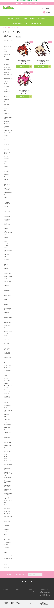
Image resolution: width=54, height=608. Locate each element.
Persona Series (7, 380)
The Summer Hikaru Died (7, 505)
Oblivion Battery (7, 367)
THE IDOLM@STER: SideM (7, 481)
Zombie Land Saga (8, 555)
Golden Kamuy (7, 209)
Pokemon (6, 383)
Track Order (5, 591)
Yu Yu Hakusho (7, 542)
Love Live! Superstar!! (6, 284)
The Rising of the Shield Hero (7, 497)
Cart (47, 12)
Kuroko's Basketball (8, 271)
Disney (5, 169)
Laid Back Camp (7, 273)
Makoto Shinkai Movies (7, 296)
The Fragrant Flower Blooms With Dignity (8, 474)
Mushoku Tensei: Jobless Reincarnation (7, 324)
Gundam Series (7, 214)
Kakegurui (6, 256)
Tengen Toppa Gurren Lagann (7, 448)
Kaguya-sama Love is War (8, 251)
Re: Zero (6, 400)
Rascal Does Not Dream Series (7, 396)
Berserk (6, 101)
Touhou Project (7, 519)
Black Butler (6, 104)
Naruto (5, 335)
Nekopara (6, 346)
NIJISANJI (6, 360)
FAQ (31, 3)
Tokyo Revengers (8, 516)
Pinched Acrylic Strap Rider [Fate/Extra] (24, 90)
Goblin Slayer (7, 200)
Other (5, 375)
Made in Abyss (7, 293)
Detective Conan (7, 163)
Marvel (5, 299)
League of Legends (8, 276)
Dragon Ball (6, 72)
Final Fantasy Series (7, 185)
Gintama (6, 194)
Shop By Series (29, 18)
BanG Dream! (7, 99)
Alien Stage (6, 81)
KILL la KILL (6, 259)
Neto (49, 605)
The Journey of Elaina (7, 490)
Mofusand (6, 315)
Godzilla (6, 206)
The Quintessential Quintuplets (8, 493)
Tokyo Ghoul (7, 513)
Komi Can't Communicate (7, 265)
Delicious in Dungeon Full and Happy (8, 160)
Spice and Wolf (7, 432)
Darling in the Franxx (7, 153)
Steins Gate (6, 435)
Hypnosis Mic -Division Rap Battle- (8, 231)
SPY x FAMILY (7, 64)
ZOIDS (5, 552)
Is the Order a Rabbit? (7, 240)
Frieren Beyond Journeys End (7, 189)
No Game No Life (8, 365)
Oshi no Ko (6, 373)
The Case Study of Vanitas (8, 461)
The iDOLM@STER (8, 477)
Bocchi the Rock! (7, 123)
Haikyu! (5, 49)
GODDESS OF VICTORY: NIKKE (7, 203)
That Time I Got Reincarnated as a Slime (8, 453)
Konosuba (6, 268)
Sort (29, 37)
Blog (22, 3)
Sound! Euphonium (8, 429)
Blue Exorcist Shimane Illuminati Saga (8, 117)
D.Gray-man (6, 144)
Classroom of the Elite (7, 138)
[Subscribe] (41, 574)
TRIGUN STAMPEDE (6, 524)
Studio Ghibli (7, 437)
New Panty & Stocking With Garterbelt (7, 354)
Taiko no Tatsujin (7, 442)
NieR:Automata (7, 357)
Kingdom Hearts (7, 262)
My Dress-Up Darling (7, 328)
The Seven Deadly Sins (8, 501)
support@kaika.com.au (45, 592)
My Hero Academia (8, 69)
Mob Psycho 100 (7, 312)
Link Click (6, 278)
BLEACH (6, 110)
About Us (26, 3)
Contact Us (36, 3)
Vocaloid (6, 531)
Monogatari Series (8, 317)
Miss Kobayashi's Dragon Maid (7, 309)
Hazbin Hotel (7, 216)
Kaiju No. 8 (6, 254)
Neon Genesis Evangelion (7, 349)
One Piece (6, 59)
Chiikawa (6, 135)
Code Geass (6, 142)
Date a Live (6, 156)
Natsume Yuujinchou (6, 338)
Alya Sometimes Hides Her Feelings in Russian (8, 85)
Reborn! (6, 402)
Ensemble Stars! (7, 176)
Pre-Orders (42, 18)
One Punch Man (7, 370)
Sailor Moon (6, 414)
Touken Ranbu (7, 521)
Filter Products (7, 36)
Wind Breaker (7, 537)
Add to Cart (22, 66)
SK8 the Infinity (7, 424)
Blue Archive (6, 113)
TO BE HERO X (7, 511)
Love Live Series (7, 281)
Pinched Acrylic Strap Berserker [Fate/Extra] (24, 60)
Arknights (6, 89)
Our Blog (17, 591)
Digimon (6, 166)
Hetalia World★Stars (7, 223)
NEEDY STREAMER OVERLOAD (8, 342)
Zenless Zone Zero (8, 550)
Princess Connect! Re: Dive (8, 386)
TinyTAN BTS (7, 508)
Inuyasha (6, 237)
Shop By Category (14, 18)
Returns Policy (7, 564)
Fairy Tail (6, 179)
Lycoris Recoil (7, 288)
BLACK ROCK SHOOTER (7, 107)
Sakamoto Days (7, 416)
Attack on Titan (7, 94)
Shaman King (7, 419)
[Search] (29, 8)
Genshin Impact (18, 23)
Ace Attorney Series (8, 78)
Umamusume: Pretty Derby (7, 528)
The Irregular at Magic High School (8, 486)
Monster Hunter (7, 320)
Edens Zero (6, 174)
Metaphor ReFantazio (6, 305)
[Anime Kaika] (8, 7)
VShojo (5, 534)
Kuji (27, 23)
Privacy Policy (31, 591)
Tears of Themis (7, 445)
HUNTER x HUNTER (6, 227)
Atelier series (7, 91)
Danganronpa (7, 149)
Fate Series (6, 182)
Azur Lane (6, 96)
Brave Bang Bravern (6, 127)
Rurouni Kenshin (7, 405)
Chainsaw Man (7, 54)
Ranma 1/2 (6, 393)
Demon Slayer (7, 56)
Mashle (5, 302)
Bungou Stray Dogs (8, 130)
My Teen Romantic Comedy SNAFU (8, 332)
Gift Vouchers (36, 23)
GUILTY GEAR (7, 211)
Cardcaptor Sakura (8, 132)
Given (5, 197)
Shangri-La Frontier (8, 422)
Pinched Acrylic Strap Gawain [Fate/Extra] (42, 60)
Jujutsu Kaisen (7, 67)
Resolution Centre (7, 593)
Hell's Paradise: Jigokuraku (7, 220)
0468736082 (45, 589)
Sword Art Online (7, 440)
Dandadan (6, 147)
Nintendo (6, 362)
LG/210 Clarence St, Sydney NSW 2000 (45, 595)
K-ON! (5, 247)
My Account (46, 8)
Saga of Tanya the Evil (8, 411)
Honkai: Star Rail (7, 46)
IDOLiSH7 (6, 234)
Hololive (6, 51)
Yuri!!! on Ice (6, 547)
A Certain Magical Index (8, 75)
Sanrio (5, 62)
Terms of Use (31, 589)
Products (17, 3)
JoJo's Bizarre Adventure (7, 244)
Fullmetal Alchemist (8, 192)
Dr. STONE (6, 171)
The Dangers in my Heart (8, 465)
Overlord (6, 378)
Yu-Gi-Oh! (6, 544)
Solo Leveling (7, 427)
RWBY (5, 407)
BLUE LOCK (6, 121)
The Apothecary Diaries (7, 457)
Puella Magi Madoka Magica (7, 390)
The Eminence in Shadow (7, 469)
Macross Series (7, 290)
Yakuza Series (7, 539)
